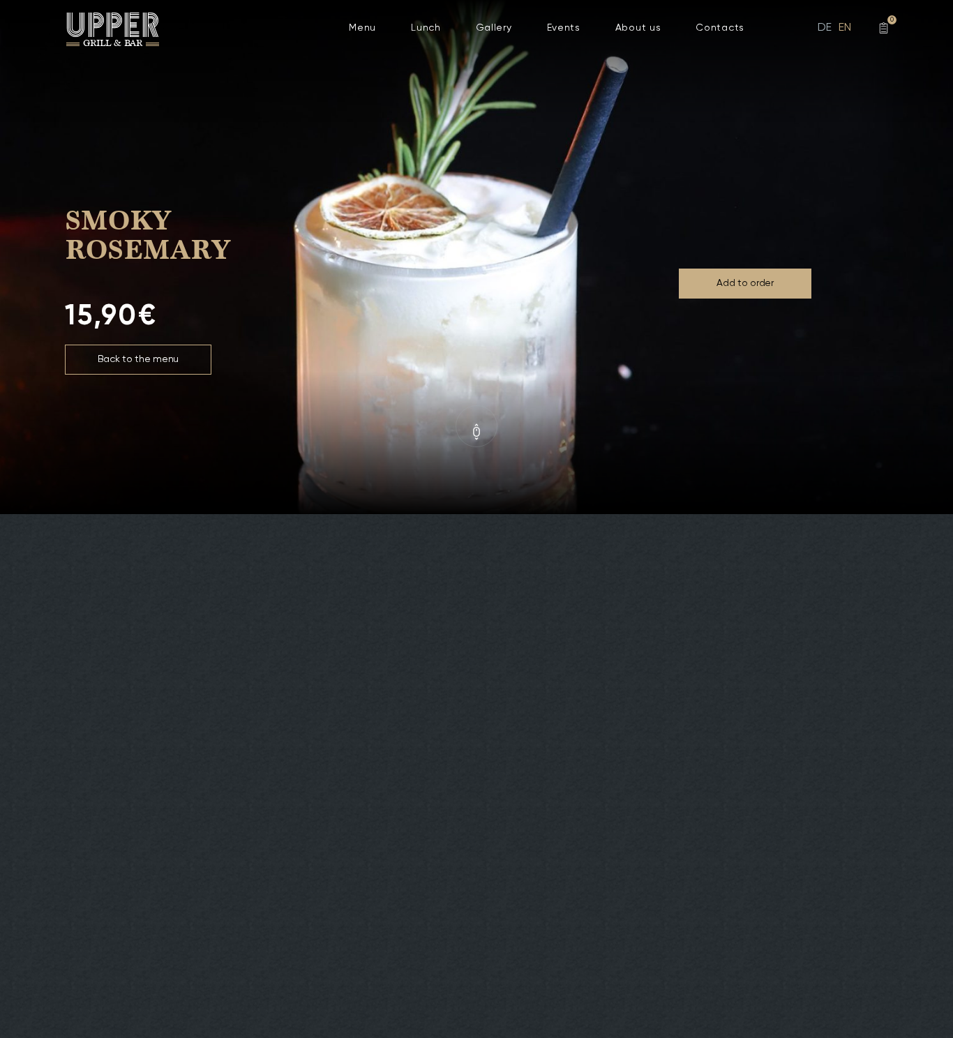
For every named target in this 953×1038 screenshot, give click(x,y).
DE (825, 27)
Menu (362, 28)
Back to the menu (138, 359)
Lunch (426, 28)
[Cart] (883, 27)
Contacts (720, 28)
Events (563, 28)
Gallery (494, 28)
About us (638, 28)
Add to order (745, 283)
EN (845, 27)
